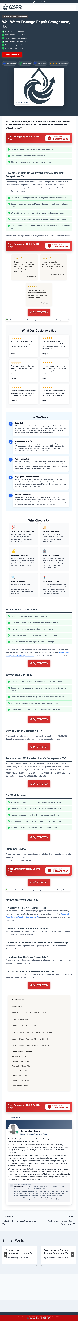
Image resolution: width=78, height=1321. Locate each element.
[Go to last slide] (5, 1254)
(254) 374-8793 (39, 2)
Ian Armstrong (13, 1258)
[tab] (34, 1265)
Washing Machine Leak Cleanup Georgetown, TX (62, 1220)
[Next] (72, 1254)
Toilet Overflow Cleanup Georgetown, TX (19, 1220)
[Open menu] (73, 7)
